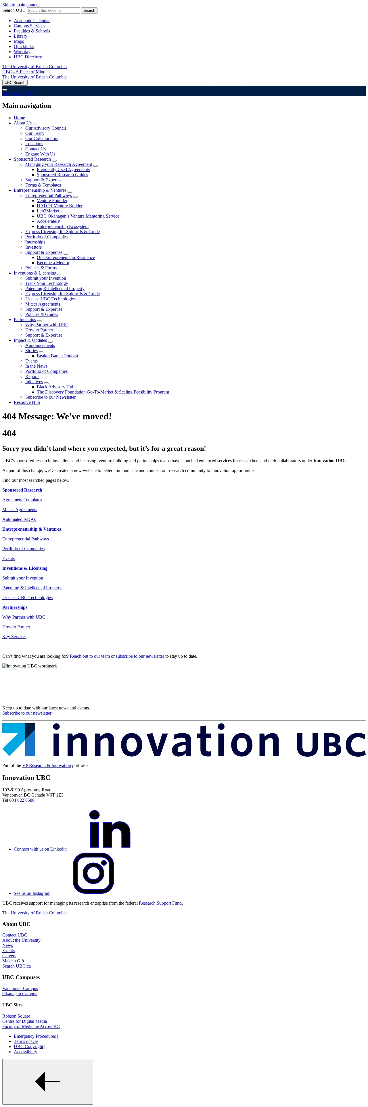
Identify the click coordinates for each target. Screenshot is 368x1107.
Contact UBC (14, 935)
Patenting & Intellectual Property (55, 288)
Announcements (40, 345)
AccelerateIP (48, 221)
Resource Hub (27, 402)
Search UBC (14, 10)
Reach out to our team (90, 656)
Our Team (34, 133)
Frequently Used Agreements (63, 169)
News (7, 945)
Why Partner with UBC (46, 324)
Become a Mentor (53, 262)
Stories (31, 350)
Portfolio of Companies (46, 236)
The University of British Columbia (34, 66)
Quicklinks (24, 46)
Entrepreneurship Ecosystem (63, 226)
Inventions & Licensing (35, 272)
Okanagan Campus (19, 993)
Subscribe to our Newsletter (50, 397)
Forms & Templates (43, 185)
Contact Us (35, 148)
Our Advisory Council (45, 128)
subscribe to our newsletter (140, 656)
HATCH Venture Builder (60, 205)
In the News (36, 366)
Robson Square (16, 1016)
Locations (34, 143)
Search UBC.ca (16, 966)
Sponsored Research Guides (62, 174)
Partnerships (25, 319)
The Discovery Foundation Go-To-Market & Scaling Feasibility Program (103, 392)
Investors (33, 247)
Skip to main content (21, 4)
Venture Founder (52, 200)
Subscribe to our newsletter (26, 713)
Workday (22, 51)
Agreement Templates (22, 499)
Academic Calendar (32, 20)
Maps (19, 41)
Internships (35, 241)
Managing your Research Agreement (58, 164)
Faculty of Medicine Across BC (31, 1026)
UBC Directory (28, 56)
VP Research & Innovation (46, 765)
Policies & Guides (41, 314)
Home (19, 117)
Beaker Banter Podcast (57, 355)
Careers (9, 955)
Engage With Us (40, 153)
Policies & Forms (41, 267)
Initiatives (34, 381)
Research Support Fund (160, 903)
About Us (23, 122)
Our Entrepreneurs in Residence (66, 257)
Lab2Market (48, 210)
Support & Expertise (43, 179)
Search (89, 10)
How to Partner (39, 329)
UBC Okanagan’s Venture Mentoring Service (78, 216)
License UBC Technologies (50, 298)
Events (31, 360)
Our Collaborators (41, 138)
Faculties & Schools (32, 30)
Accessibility (25, 1051)
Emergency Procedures (35, 1036)
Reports (32, 376)
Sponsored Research (32, 159)
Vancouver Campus (20, 988)
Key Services (14, 636)
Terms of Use (26, 1041)
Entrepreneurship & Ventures (40, 190)
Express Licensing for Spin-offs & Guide (62, 231)
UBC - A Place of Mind (23, 71)
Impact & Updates (30, 340)
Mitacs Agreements (42, 304)
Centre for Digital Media (24, 1021)
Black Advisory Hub (55, 386)
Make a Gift (13, 960)
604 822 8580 (21, 800)
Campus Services (29, 25)
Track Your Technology (46, 283)
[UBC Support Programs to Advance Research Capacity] (184, 755)
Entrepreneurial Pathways (48, 195)
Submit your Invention (45, 278)
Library (20, 36)
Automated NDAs (19, 519)
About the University (21, 940)
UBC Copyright (28, 1046)
